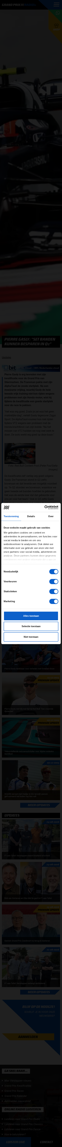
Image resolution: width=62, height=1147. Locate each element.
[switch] (53, 581)
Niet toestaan (31, 636)
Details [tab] (31, 516)
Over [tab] (51, 516)
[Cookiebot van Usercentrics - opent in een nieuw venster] (44, 507)
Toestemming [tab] (11, 516)
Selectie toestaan (31, 626)
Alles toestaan (31, 615)
